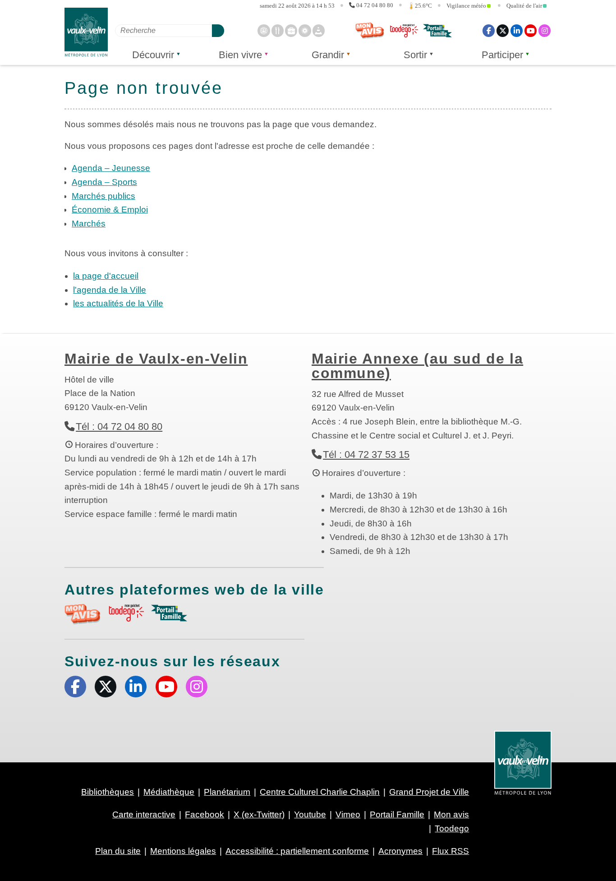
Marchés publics (103, 196)
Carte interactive (143, 814)
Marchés (89, 223)
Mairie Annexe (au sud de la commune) (417, 366)
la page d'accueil (105, 276)
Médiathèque (168, 792)
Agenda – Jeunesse (111, 168)
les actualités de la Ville (118, 303)
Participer (502, 54)
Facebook (489, 30)
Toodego (403, 31)
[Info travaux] (319, 30)
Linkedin (516, 30)
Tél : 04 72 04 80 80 (119, 426)
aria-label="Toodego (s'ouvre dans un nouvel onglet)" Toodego (126, 613)
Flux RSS (450, 851)
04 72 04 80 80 (374, 5)
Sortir (415, 54)
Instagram (544, 30)
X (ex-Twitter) (502, 30)
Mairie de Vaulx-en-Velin (156, 359)
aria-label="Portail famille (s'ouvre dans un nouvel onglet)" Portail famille (169, 613)
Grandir (328, 54)
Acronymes (400, 851)
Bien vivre (240, 54)
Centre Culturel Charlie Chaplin (320, 792)
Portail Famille (397, 814)
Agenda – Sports (104, 182)
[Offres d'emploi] (291, 30)
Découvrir (153, 54)
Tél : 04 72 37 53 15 (366, 454)
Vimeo (348, 814)
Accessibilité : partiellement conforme (297, 851)
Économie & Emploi (110, 209)
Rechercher (218, 30)
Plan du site (118, 851)
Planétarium (227, 792)
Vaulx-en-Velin (86, 32)
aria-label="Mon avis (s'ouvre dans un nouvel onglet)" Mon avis (82, 614)
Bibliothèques (107, 792)
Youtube (530, 30)
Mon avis (369, 31)
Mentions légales (183, 851)
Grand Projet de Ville (429, 792)
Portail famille (437, 31)
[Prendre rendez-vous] (263, 30)
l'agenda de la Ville (109, 290)
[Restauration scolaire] (277, 30)
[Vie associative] (305, 30)
